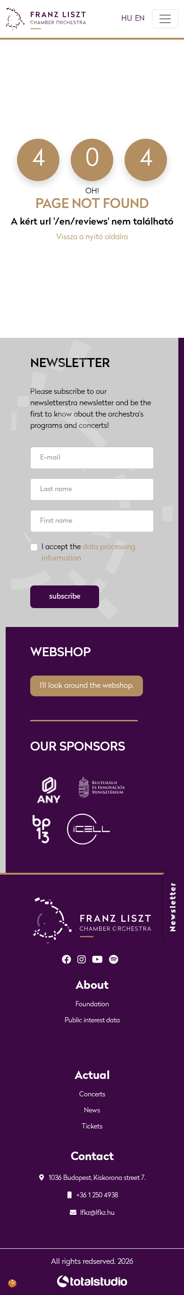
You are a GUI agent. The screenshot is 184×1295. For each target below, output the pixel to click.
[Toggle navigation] (165, 18)
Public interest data (92, 1020)
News (92, 1110)
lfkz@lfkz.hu (97, 1213)
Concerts (92, 1094)
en (140, 19)
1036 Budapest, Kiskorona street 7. (96, 1178)
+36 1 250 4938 (96, 1195)
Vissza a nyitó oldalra (92, 237)
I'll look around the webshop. (87, 686)
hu (126, 19)
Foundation (92, 1004)
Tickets (92, 1126)
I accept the (88, 552)
